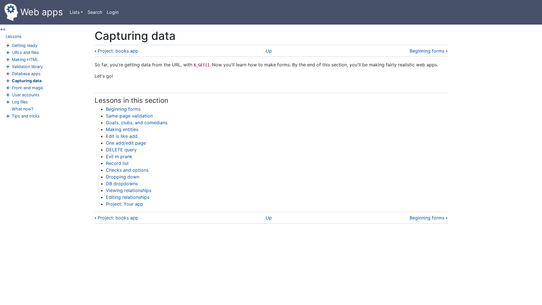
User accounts (26, 94)
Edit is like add (121, 136)
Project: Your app (124, 204)
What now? (22, 108)
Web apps (41, 12)
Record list (117, 163)
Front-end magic (27, 87)
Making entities (122, 129)
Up (269, 51)
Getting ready (25, 45)
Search (95, 12)
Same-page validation (129, 116)
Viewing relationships (128, 190)
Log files (20, 101)
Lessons (14, 36)
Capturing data (26, 80)
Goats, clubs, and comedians (136, 122)
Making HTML (25, 59)
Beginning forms (428, 51)
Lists (75, 12)
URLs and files (25, 52)
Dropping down (122, 177)
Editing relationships (127, 197)
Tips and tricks (26, 116)
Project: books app (116, 51)
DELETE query (121, 149)
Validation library (27, 66)
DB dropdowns (122, 183)
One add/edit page (126, 143)
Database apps (26, 73)
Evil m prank (119, 156)
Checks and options (127, 170)
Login (113, 12)
